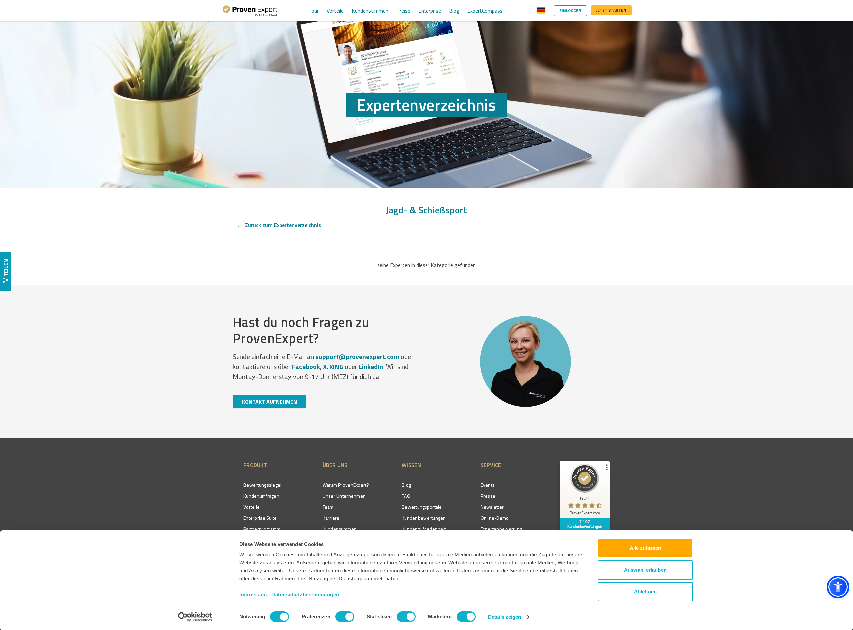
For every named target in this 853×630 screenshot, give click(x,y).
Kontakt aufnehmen (269, 402)
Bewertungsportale (422, 506)
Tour (313, 11)
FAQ (406, 495)
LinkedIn (371, 366)
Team (328, 506)
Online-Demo (495, 517)
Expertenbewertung (501, 528)
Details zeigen (504, 617)
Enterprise (429, 11)
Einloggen (570, 10)
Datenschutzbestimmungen (305, 594)
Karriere (331, 517)
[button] (838, 587)
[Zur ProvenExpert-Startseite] (250, 10)
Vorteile (335, 11)
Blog (454, 11)
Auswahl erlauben (645, 570)
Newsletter (492, 506)
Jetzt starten (611, 10)
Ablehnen (645, 591)
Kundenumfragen (261, 495)
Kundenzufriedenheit (424, 528)
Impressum (253, 594)
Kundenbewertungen (424, 517)
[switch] (344, 616)
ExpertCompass (485, 11)
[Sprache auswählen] (541, 10)
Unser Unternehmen (344, 495)
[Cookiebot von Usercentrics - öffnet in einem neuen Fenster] (195, 617)
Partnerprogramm (261, 528)
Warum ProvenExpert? (346, 484)
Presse (488, 495)
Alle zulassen (645, 548)
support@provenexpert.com (357, 356)
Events (488, 484)
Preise (403, 11)
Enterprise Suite (260, 517)
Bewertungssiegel (262, 484)
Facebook (306, 366)
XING (336, 366)
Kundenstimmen (370, 11)
